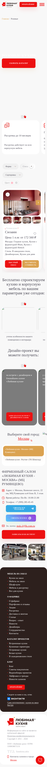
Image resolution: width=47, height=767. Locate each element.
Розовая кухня (11, 228)
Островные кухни (17, 650)
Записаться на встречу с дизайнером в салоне (19, 416)
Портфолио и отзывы (19, 604)
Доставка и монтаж (18, 614)
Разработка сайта (22, 751)
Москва (23, 439)
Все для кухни (16, 591)
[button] (38, 202)
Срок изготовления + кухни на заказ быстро (22, 704)
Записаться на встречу (23, 534)
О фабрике (14, 601)
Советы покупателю (19, 669)
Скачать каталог (18, 63)
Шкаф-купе (14, 584)
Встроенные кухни (18, 643)
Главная (5, 19)
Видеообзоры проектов (20, 672)
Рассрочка (14, 610)
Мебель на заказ (17, 581)
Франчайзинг (28, 4)
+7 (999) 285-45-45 (24, 502)
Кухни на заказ (16, 578)
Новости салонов (17, 679)
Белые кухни (15, 653)
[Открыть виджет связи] (40, 760)
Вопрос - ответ (16, 620)
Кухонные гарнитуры (19, 646)
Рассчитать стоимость (30, 264)
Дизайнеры (14, 627)
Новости (13, 623)
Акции (12, 607)
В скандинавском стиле (20, 656)
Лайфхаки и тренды (18, 676)
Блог (11, 666)
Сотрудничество (17, 630)
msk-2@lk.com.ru (26, 525)
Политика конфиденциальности (21, 736)
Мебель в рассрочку (18, 588)
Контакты (13, 633)
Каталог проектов (18, 639)
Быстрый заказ (13, 264)
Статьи (12, 617)
